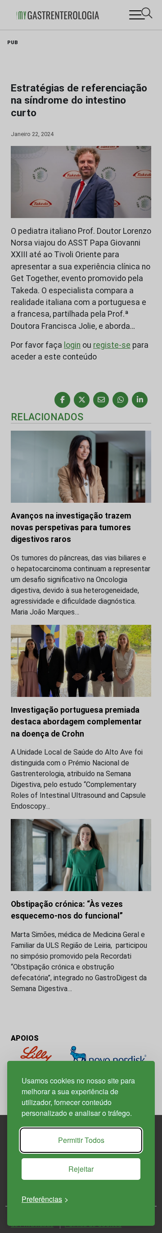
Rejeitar (81, 1169)
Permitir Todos (81, 1140)
